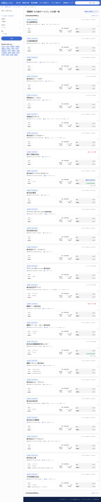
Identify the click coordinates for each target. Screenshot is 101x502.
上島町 (17, 50)
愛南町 (16, 54)
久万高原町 (4, 52)
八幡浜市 (17, 46)
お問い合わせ (96, 499)
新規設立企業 (25, 2)
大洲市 (12, 48)
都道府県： (3, 18)
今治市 (7, 46)
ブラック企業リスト (56, 2)
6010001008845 (11, 15)
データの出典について (75, 499)
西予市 (9, 50)
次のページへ (95, 15)
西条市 (8, 48)
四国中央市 (4, 50)
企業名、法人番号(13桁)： (6, 10)
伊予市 (17, 48)
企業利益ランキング (68, 2)
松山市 (3, 46)
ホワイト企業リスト (44, 2)
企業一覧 (18, 2)
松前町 (9, 52)
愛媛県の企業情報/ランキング (91, 11)
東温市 (13, 50)
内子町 (17, 52)
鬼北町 (11, 54)
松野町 (7, 54)
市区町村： (3, 25)
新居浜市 (4, 48)
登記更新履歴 (34, 2)
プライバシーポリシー (86, 499)
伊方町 (3, 54)
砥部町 (13, 52)
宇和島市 (12, 46)
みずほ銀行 (5, 15)
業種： (2, 31)
